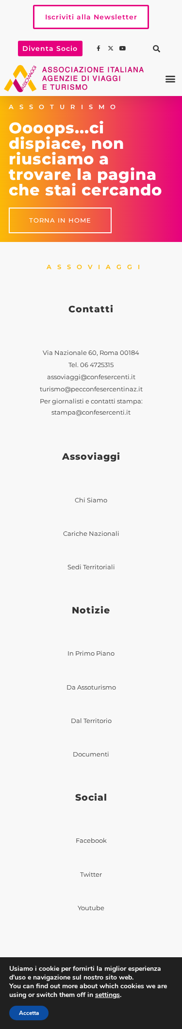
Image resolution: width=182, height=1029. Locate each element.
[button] (156, 48)
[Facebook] (99, 48)
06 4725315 (97, 365)
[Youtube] (124, 48)
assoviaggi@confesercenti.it (91, 377)
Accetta (29, 1013)
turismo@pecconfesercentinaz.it (91, 389)
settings (107, 995)
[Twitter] (111, 48)
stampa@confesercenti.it (91, 412)
